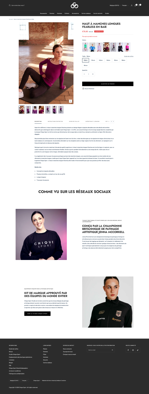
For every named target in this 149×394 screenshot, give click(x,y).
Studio (107, 13)
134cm (93, 60)
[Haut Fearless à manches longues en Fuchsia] (127, 47)
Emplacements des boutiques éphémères (20, 357)
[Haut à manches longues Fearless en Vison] (113, 47)
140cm (101, 60)
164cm (85, 65)
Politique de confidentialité (16, 373)
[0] (139, 5)
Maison (45, 349)
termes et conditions (15, 371)
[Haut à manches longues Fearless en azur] (92, 47)
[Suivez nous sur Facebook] (128, 350)
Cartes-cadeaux (86, 13)
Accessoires (75, 13)
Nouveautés (43, 13)
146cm (108, 60)
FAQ (10, 365)
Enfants (67, 13)
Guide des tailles (128, 56)
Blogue (11, 362)
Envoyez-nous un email (69, 354)
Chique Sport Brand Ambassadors (18, 368)
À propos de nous (68, 351)
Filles (44, 354)
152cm (116, 60)
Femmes (52, 13)
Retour (11, 351)
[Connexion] (131, 5)
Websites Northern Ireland (48, 380)
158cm (123, 60)
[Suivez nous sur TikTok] (137, 350)
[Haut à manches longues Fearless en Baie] (106, 47)
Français (124, 5)
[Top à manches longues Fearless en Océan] (85, 47)
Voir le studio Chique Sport (37, 313)
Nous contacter (67, 349)
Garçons (45, 360)
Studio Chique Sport (14, 354)
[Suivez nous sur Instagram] (133, 350)
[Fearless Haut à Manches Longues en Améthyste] (99, 47)
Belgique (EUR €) (114, 5)
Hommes (59, 13)
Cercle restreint (97, 13)
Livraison (11, 360)
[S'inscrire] (112, 350)
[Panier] (135, 5)
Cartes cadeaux (47, 362)
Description (38, 121)
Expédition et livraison (92, 121)
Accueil (11, 19)
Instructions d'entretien (55, 121)
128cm (85, 60)
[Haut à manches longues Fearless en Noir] (120, 47)
